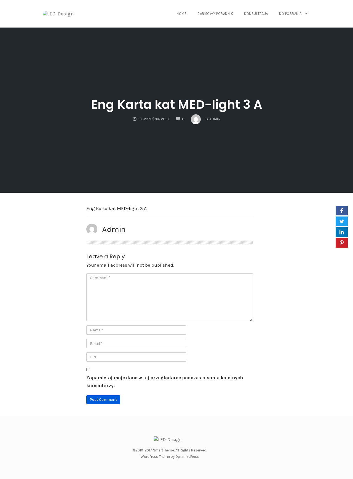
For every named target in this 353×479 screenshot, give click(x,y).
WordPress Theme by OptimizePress (170, 456)
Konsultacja (256, 14)
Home (181, 14)
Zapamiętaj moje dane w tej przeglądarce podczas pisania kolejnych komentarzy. (164, 381)
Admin (114, 229)
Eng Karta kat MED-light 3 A (176, 104)
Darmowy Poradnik (215, 14)
